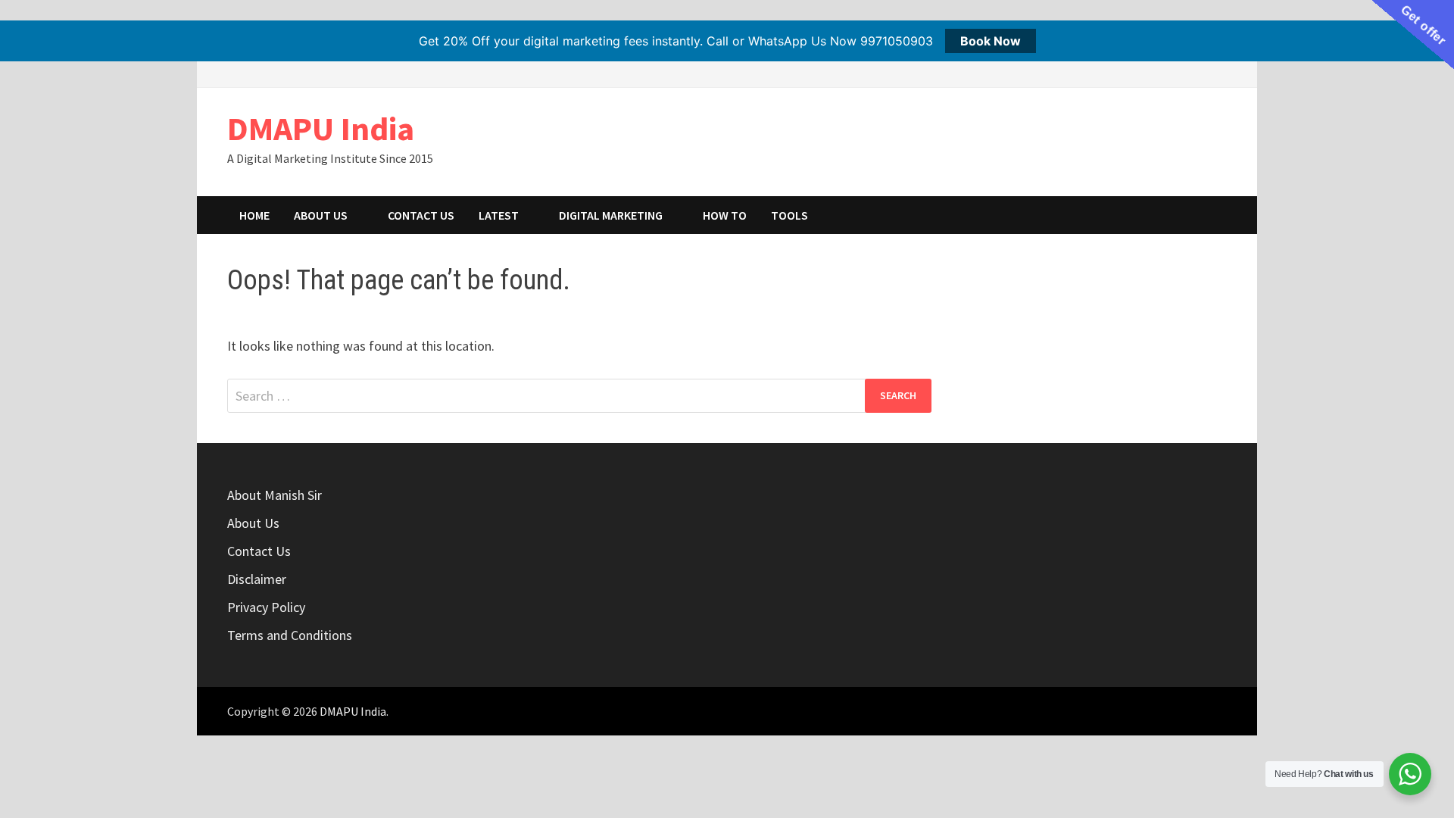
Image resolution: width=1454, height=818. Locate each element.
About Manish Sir (274, 495)
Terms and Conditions (289, 635)
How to (725, 215)
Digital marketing (611, 215)
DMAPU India (320, 128)
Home (254, 215)
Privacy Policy (266, 607)
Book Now (990, 40)
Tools (789, 215)
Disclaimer (256, 579)
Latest (499, 215)
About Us (321, 215)
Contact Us (421, 215)
